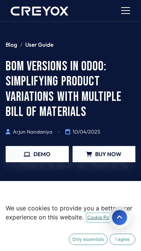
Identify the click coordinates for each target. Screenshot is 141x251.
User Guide (39, 44)
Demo (41, 154)
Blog (11, 44)
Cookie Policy (102, 217)
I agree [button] (122, 239)
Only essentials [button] (88, 239)
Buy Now (108, 154)
